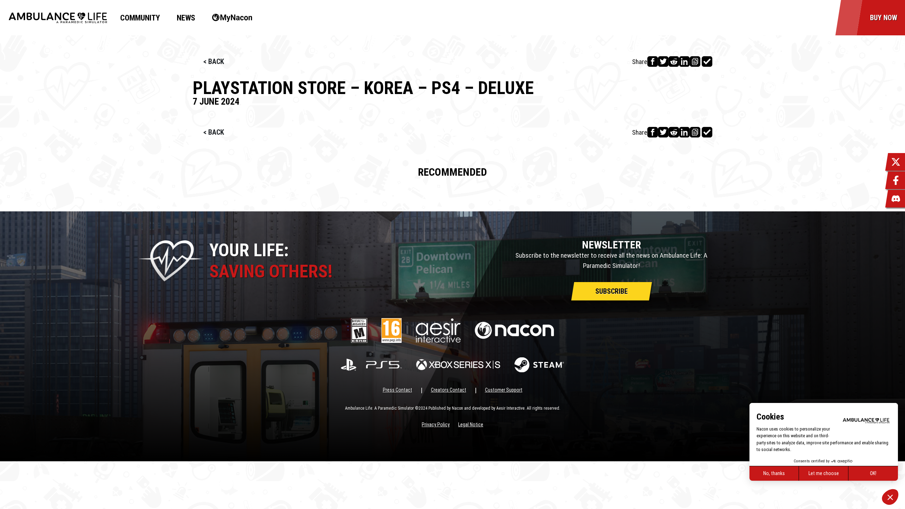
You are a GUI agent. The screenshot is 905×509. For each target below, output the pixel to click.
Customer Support (503, 390)
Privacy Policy (436, 424)
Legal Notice (470, 424)
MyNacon (229, 18)
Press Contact (397, 390)
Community (140, 18)
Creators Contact (448, 390)
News (186, 18)
